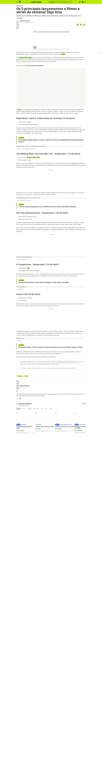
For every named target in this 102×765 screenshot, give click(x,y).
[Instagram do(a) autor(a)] (20, 398)
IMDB (35, 48)
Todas (18, 408)
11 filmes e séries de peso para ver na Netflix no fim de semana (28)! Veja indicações (47, 207)
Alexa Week (36, 408)
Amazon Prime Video (25, 57)
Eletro (46, 408)
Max (19, 109)
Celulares (24, 408)
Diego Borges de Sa (25, 21)
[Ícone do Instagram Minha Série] (79, 2)
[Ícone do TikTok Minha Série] (85, 2)
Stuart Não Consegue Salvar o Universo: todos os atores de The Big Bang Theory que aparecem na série (50, 141)
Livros (42, 408)
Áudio (50, 408)
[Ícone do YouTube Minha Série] (82, 2)
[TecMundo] (20, 2)
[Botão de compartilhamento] (77, 24)
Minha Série (19, 5)
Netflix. (63, 54)
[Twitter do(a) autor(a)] (17, 398)
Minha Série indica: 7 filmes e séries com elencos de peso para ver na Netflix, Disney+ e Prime (50, 347)
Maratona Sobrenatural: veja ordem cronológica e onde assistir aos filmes (43, 282)
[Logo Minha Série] (36, 2)
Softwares (30, 408)
